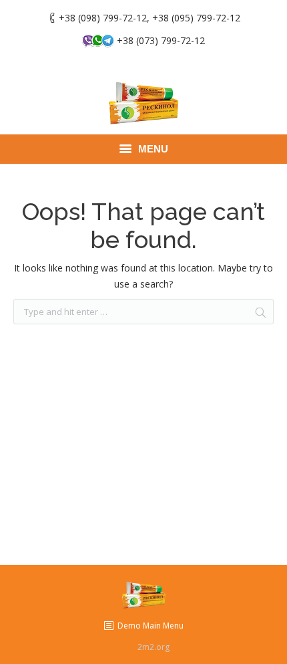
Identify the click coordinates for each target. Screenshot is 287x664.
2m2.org (153, 647)
